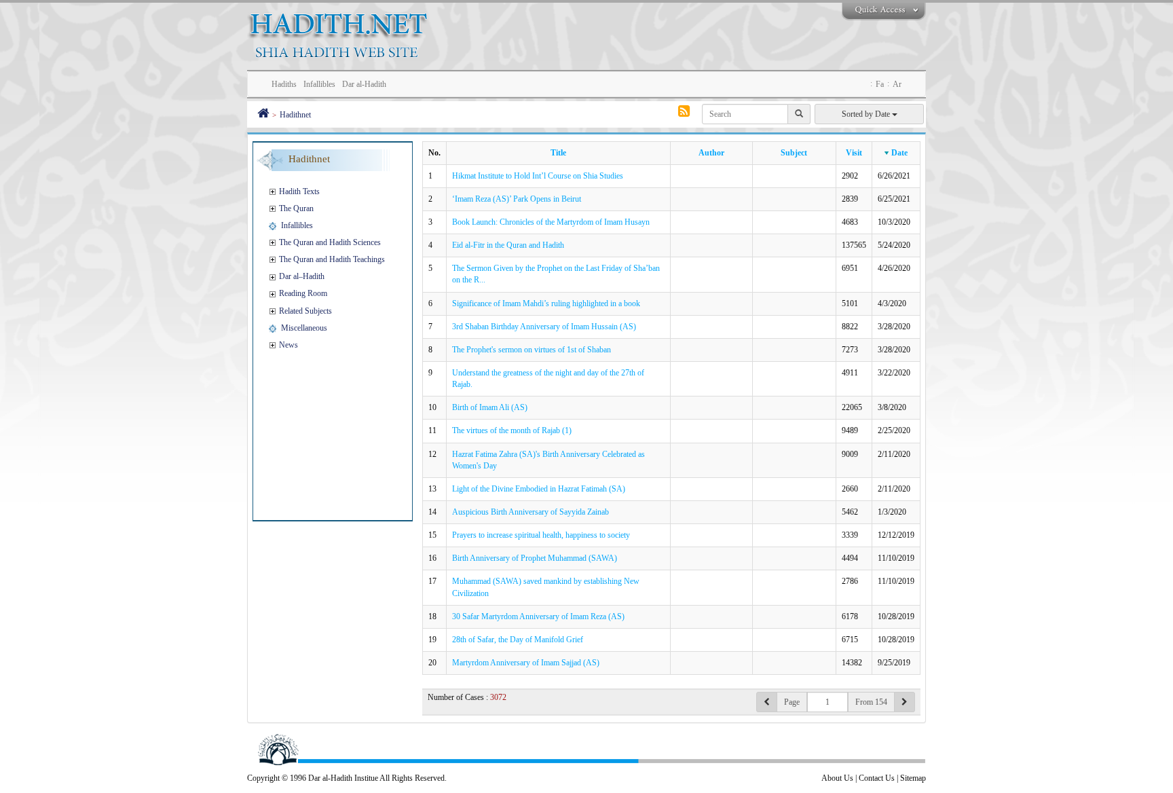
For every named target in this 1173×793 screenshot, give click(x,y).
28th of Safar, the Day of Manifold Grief (517, 639)
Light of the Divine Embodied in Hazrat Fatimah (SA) (538, 489)
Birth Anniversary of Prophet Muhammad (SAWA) (534, 558)
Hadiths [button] (284, 84)
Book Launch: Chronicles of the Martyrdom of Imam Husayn (551, 222)
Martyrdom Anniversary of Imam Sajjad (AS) (525, 662)
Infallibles (297, 225)
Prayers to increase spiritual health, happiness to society (541, 535)
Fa (880, 84)
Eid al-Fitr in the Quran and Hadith (508, 245)
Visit (854, 153)
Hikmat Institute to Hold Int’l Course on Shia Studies (537, 176)
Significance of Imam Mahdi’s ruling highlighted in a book (546, 303)
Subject (794, 153)
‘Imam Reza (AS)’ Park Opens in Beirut (516, 199)
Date (899, 153)
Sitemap (913, 778)
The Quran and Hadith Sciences (330, 242)
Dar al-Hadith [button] (364, 84)
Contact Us (877, 778)
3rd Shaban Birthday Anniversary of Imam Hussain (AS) (544, 326)
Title (558, 153)
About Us (837, 778)
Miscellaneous (304, 328)
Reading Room (303, 293)
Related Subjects (305, 311)
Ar (897, 84)
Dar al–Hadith (301, 276)
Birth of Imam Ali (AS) (489, 407)
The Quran (296, 208)
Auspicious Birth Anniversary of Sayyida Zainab (530, 512)
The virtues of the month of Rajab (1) (512, 430)
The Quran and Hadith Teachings (332, 259)
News (288, 345)
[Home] (263, 114)
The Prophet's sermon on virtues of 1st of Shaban (531, 349)
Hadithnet (295, 114)
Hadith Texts (299, 191)
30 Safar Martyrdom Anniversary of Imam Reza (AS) (538, 616)
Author (711, 153)
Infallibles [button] (319, 84)
